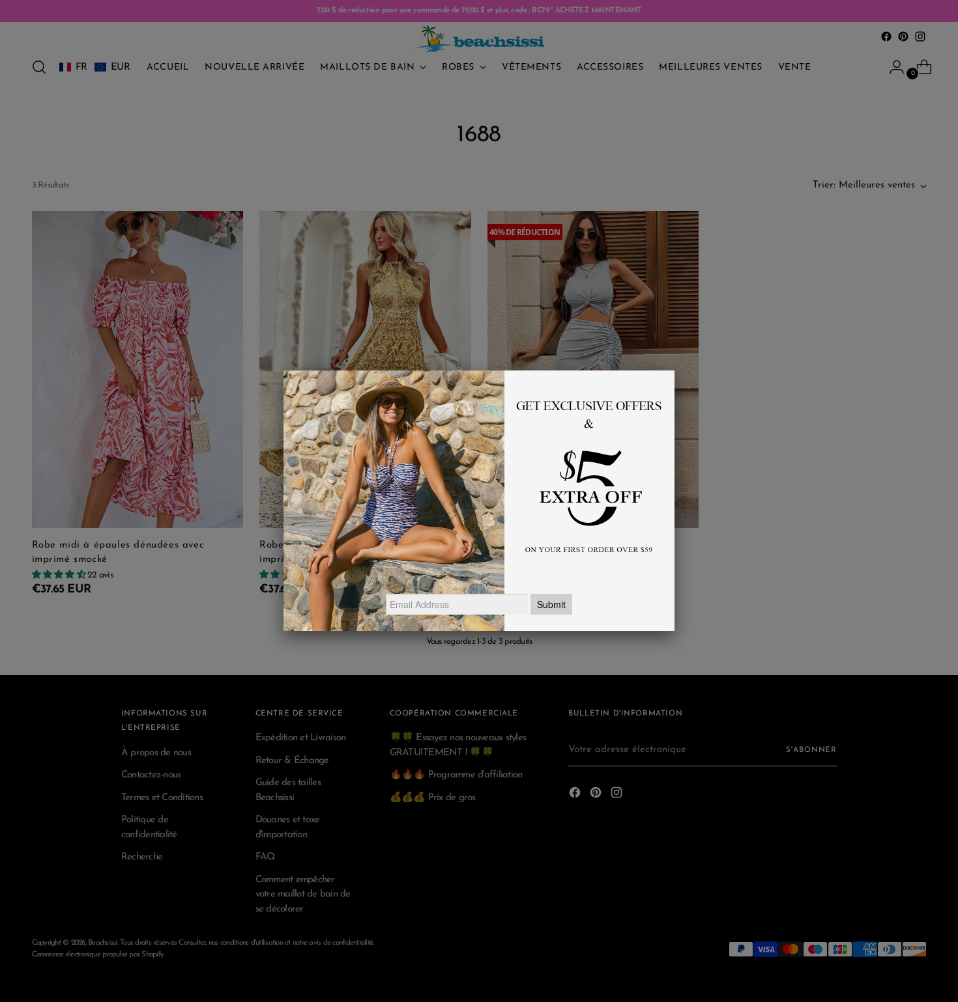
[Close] (674, 370)
